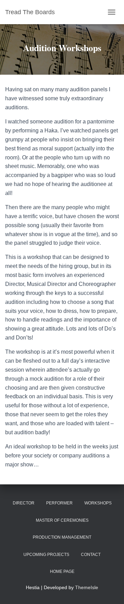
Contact (91, 554)
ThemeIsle (86, 587)
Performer (59, 503)
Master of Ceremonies (62, 520)
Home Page (62, 571)
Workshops (98, 503)
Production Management (62, 537)
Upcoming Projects (46, 554)
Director (23, 503)
